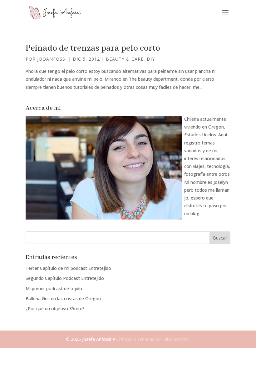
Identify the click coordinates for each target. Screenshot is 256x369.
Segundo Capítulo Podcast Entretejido (65, 278)
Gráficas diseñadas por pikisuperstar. (153, 339)
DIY (151, 59)
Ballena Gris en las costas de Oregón (63, 298)
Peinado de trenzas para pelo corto (93, 48)
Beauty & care (125, 59)
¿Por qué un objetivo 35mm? (55, 308)
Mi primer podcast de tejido (54, 288)
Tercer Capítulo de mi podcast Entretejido (68, 268)
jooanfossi (52, 59)
